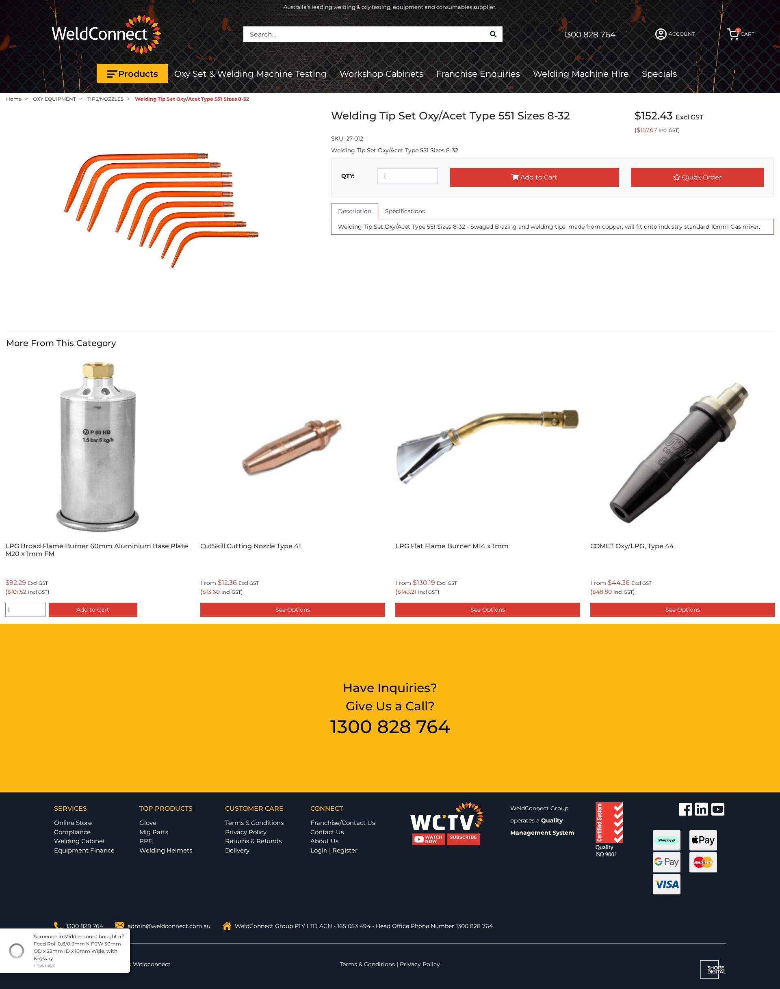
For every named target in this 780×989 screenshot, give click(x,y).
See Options (159, 609)
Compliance (72, 832)
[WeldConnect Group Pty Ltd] (106, 33)
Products (138, 74)
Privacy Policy (245, 832)
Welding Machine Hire (581, 74)
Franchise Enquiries (478, 74)
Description (354, 211)
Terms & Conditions (254, 823)
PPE (145, 841)
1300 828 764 (589, 34)
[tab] (354, 211)
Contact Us (327, 832)
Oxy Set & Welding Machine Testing (250, 74)
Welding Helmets (165, 850)
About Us (324, 841)
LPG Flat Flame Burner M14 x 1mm (318, 546)
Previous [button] (10, 487)
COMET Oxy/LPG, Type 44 (499, 546)
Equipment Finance (84, 850)
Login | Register (334, 850)
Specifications (405, 211)
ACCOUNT (682, 34)
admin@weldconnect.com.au (169, 926)
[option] (159, 487)
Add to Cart (538, 177)
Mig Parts (153, 832)
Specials (659, 74)
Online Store (73, 823)
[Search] (493, 34)
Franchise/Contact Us (342, 823)
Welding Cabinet (79, 841)
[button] (697, 177)
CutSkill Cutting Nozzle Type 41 (117, 546)
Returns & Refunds (253, 841)
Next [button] (769, 487)
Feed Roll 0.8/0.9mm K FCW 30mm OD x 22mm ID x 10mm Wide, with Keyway (77, 951)
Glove (147, 823)
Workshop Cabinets (381, 74)
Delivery (237, 850)
